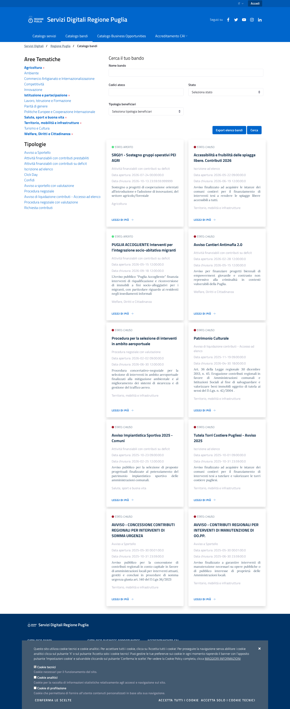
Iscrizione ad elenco (38, 169)
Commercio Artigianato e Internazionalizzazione (59, 78)
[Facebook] (227, 19)
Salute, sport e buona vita (44, 117)
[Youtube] (242, 19)
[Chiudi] (259, 648)
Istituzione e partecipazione (45, 95)
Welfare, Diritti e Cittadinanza (47, 133)
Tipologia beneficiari (122, 104)
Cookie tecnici (46, 667)
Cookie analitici (47, 677)
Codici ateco (117, 84)
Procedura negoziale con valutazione (51, 202)
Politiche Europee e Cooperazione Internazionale (59, 111)
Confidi (29, 180)
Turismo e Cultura (37, 128)
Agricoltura (33, 67)
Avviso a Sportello (37, 152)
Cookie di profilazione (51, 688)
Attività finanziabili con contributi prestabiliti (56, 158)
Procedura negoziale (39, 191)
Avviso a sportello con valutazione (49, 185)
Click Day (31, 174)
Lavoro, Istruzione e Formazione (47, 100)
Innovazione (33, 89)
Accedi (255, 3)
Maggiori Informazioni (223, 658)
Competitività (34, 84)
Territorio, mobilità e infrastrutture (51, 122)
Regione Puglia (60, 46)
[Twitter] (235, 19)
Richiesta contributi (38, 207)
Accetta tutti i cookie (179, 700)
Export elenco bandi (229, 130)
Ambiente (31, 73)
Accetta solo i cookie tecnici (228, 700)
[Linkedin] (258, 19)
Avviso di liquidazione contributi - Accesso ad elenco (62, 196)
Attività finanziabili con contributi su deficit (55, 163)
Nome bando (117, 65)
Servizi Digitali (34, 46)
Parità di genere (36, 106)
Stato (192, 84)
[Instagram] (250, 19)
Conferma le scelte (53, 700)
